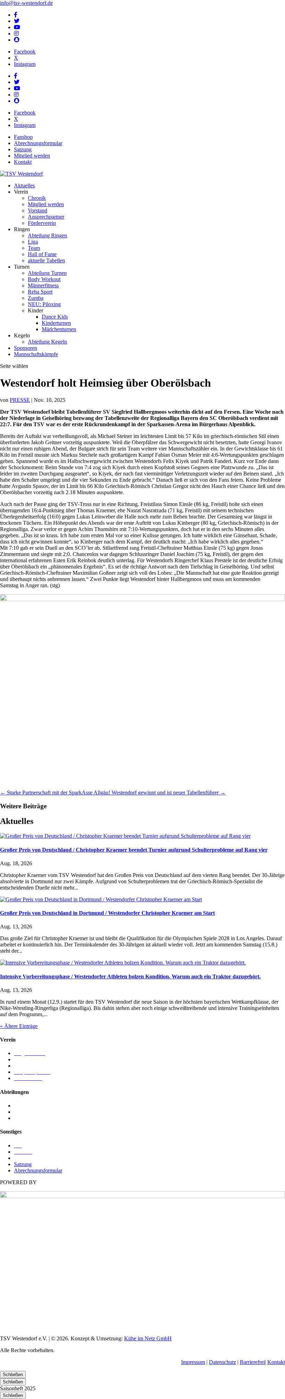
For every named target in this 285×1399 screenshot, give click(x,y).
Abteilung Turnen (47, 273)
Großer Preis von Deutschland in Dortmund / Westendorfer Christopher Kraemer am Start (107, 913)
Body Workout (44, 279)
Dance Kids (55, 317)
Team (34, 248)
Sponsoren (25, 348)
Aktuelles (24, 185)
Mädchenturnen (59, 329)
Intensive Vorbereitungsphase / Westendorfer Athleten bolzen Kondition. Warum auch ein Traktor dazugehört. (130, 976)
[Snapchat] (16, 40)
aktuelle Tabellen (46, 260)
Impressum (193, 1362)
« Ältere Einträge (19, 1026)
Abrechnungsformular (38, 143)
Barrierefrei (252, 1362)
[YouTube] (17, 27)
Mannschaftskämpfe (36, 354)
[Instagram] (16, 33)
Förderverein (42, 223)
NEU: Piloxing (44, 304)
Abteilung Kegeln (47, 342)
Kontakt (23, 162)
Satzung (23, 149)
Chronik (37, 198)
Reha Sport (40, 292)
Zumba (35, 298)
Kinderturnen (56, 323)
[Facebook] (15, 15)
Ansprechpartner (46, 217)
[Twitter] (16, 21)
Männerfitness (43, 285)
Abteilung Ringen (47, 235)
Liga (33, 242)
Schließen (13, 1374)
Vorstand (37, 210)
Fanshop (23, 137)
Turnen (22, 1118)
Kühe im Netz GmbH (148, 1338)
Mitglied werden (32, 156)
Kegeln (22, 1106)
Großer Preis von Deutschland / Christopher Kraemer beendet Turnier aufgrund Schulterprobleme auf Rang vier (134, 850)
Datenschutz (222, 1362)
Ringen (22, 1112)
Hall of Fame (42, 254)
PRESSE (20, 400)
